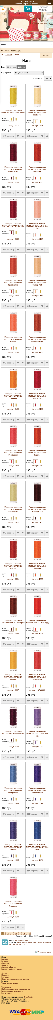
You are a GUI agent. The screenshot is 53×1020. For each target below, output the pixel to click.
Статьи (4, 973)
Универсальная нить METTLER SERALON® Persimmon (13, 452)
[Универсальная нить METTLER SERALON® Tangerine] (37, 561)
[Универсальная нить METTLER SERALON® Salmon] (13, 334)
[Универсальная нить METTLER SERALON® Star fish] (37, 221)
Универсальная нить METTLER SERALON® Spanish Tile (13, 282)
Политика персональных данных (15, 979)
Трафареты (6, 987)
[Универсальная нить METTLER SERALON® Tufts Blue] (37, 842)
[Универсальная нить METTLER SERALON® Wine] (13, 728)
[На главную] (11, 14)
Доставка (5, 963)
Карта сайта (6, 993)
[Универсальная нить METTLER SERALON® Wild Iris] (37, 728)
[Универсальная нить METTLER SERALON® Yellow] (13, 107)
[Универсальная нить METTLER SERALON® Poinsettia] (37, 391)
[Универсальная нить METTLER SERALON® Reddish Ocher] (37, 334)
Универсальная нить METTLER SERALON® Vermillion (37, 169)
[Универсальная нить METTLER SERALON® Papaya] (13, 672)
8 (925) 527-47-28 (39, 21)
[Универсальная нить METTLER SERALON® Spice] (13, 617)
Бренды (4, 959)
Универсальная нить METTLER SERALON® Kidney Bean (37, 509)
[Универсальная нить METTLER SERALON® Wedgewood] (13, 785)
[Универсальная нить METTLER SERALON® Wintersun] (37, 107)
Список (12, 67)
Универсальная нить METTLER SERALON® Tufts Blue (37, 847)
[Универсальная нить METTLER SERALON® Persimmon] (13, 447)
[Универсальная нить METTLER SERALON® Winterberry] (13, 164)
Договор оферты (8, 967)
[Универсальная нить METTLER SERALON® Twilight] (13, 842)
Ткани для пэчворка (9, 983)
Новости (4, 975)
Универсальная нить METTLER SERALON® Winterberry (13, 169)
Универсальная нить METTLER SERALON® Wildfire (13, 566)
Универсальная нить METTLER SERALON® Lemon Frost (13, 509)
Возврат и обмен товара (11, 969)
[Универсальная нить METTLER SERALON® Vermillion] (37, 164)
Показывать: (38, 78)
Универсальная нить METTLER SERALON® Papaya (13, 677)
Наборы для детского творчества (15, 989)
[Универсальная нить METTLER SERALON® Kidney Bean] (37, 504)
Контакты (5, 977)
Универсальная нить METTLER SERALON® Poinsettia (37, 396)
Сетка (22, 67)
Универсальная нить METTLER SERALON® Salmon (13, 339)
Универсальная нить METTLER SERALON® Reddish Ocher (37, 339)
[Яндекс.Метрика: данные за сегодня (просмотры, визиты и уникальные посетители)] (43, 952)
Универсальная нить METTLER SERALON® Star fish (37, 226)
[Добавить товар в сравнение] (22, 136)
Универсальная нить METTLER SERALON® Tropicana (13, 904)
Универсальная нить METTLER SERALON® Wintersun (37, 112)
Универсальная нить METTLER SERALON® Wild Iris (37, 734)
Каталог (4, 961)
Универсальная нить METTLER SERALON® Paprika (37, 452)
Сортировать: (6, 73)
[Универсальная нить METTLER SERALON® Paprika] (37, 447)
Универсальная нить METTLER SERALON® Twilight (13, 847)
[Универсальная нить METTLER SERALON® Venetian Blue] (37, 785)
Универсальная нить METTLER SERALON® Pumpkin (13, 396)
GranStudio (28, 997)
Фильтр (46, 56)
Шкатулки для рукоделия (12, 991)
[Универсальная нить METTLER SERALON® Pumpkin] (13, 391)
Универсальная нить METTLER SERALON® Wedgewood (13, 790)
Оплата (4, 965)
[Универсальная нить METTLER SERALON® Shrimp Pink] (37, 277)
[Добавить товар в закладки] (17, 136)
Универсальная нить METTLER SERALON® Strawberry (37, 677)
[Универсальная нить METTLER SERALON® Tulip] (13, 221)
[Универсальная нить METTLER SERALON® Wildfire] (13, 561)
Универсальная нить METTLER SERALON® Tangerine (37, 566)
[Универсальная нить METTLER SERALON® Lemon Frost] (13, 504)
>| (30, 933)
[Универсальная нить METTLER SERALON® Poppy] (37, 617)
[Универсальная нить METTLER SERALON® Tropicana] (13, 898)
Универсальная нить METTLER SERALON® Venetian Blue (37, 790)
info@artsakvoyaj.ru (40, 23)
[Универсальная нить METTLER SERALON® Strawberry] (37, 672)
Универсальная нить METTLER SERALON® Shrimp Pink (37, 282)
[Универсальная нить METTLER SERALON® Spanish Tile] (13, 277)
